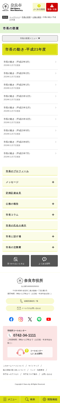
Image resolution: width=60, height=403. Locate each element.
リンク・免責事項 (37, 370)
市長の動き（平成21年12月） (18, 96)
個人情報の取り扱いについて (14, 370)
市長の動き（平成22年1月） (17, 84)
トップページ (14, 17)
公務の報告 (36, 17)
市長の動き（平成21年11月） (18, 107)
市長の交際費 (13, 247)
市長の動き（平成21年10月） (18, 119)
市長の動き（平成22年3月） (17, 62)
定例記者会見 (13, 193)
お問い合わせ (47, 374)
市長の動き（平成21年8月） (17, 142)
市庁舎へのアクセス (11, 374)
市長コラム (12, 214)
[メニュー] (10, 399)
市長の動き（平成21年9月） (17, 130)
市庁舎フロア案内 (30, 374)
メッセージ (12, 182)
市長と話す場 (13, 236)
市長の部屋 (26, 17)
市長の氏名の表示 (16, 225)
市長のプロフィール (17, 171)
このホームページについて (13, 366)
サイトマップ (33, 366)
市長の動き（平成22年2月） (17, 73)
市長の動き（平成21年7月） (17, 153)
